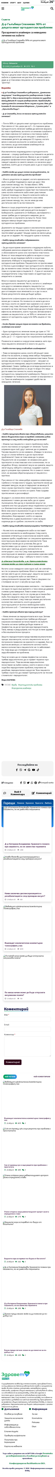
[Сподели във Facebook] (21, 783)
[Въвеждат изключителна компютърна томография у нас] (27, 923)
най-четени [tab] (10, 1076)
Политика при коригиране (10, 1441)
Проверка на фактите (14, 1435)
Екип (34, 1426)
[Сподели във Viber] (24, 783)
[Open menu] (3, 8)
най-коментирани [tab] (42, 1076)
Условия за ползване (13, 1414)
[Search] (52, 8)
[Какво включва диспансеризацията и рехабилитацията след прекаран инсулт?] (27, 873)
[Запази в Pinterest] (35, 783)
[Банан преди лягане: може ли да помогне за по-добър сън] (27, 1331)
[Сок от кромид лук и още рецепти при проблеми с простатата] (27, 1146)
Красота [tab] (39, 803)
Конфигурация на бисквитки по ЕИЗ (27, 1463)
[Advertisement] (27, 708)
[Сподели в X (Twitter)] (28, 783)
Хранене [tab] (30, 803)
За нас (35, 1414)
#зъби (14, 685)
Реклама (35, 1422)
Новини (4, 3)
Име (6, 1015)
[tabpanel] (27, 1219)
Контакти (37, 1418)
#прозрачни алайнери (21, 688)
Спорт (13, 3)
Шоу (19, 3)
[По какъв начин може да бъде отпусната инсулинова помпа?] (27, 973)
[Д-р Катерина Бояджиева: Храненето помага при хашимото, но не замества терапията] (27, 824)
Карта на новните (13, 1446)
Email (6, 1025)
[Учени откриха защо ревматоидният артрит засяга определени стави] (27, 1192)
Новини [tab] (20, 803)
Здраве (26, 3)
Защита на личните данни (13, 1419)
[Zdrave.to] (27, 9)
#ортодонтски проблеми (30, 685)
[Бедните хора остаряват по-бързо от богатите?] (27, 1239)
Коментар (9, 1035)
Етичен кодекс (11, 1431)
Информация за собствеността (12, 1426)
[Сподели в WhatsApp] (32, 783)
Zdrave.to (13, 63)
